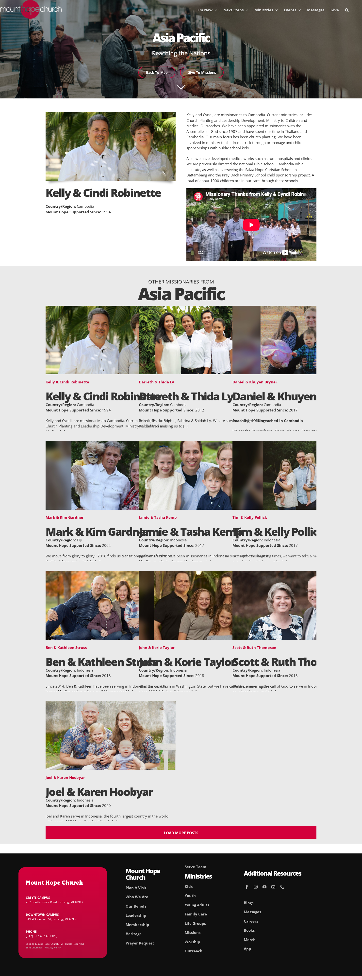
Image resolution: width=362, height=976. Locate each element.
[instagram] (256, 887)
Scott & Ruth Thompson (254, 647)
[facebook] (247, 887)
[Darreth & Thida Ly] (204, 308)
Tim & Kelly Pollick (249, 517)
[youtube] (264, 887)
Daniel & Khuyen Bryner (254, 381)
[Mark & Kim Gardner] (111, 443)
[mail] (273, 887)
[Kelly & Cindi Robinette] (111, 308)
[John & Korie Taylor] (204, 573)
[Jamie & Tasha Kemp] (204, 443)
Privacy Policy (53, 947)
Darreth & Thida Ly (156, 381)
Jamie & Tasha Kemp (158, 517)
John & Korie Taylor (157, 647)
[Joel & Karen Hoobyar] (111, 703)
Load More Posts (181, 832)
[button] (346, 10)
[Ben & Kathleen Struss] (111, 573)
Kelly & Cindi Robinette (67, 381)
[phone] (282, 887)
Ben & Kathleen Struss (66, 647)
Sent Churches (34, 947)
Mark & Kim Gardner (65, 517)
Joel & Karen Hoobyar (65, 777)
